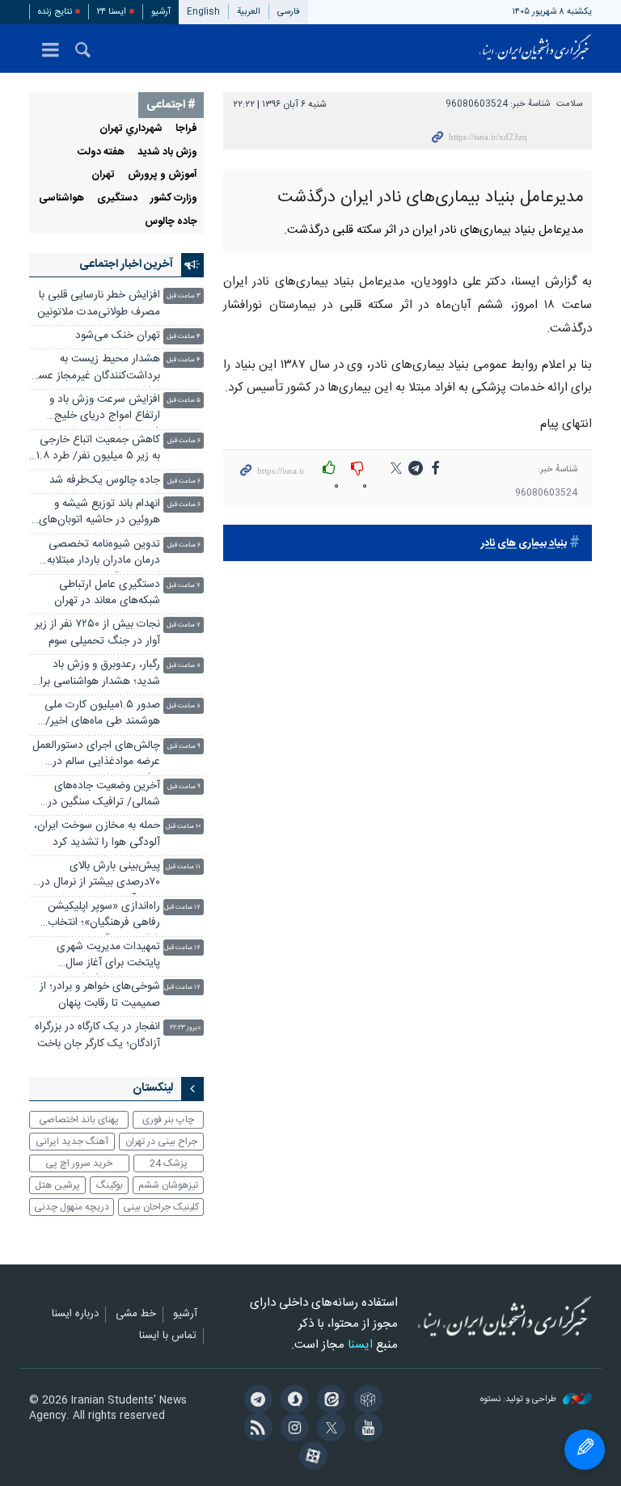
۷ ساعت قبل (184, 585)
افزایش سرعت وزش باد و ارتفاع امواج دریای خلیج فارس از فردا (104, 409)
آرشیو (161, 11)
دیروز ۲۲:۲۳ (185, 1028)
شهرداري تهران (131, 128)
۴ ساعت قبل (184, 336)
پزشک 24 (169, 1163)
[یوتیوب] (365, 1429)
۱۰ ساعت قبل (183, 826)
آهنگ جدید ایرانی (72, 1141)
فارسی (288, 11)
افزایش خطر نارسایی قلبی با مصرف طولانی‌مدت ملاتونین (98, 303)
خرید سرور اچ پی (78, 1163)
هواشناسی (61, 198)
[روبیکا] (365, 1401)
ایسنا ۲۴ (111, 11)
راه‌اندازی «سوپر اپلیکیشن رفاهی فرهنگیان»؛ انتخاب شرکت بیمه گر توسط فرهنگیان (104, 916)
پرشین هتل (57, 1185)
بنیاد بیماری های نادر (524, 543)
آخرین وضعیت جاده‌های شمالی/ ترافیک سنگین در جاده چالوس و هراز (104, 796)
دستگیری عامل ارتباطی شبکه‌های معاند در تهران (107, 593)
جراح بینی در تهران (161, 1141)
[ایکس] (328, 1429)
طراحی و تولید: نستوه (519, 1400)
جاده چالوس (171, 221)
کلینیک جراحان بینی (161, 1207)
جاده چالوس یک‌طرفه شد (104, 480)
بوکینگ (109, 1185)
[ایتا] (328, 1401)
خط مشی (136, 1315)
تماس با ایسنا (167, 1336)
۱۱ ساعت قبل (183, 867)
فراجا (186, 128)
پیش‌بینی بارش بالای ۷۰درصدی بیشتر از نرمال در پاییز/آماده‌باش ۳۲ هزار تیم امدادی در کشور (100, 876)
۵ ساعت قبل (184, 400)
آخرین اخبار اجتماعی (126, 264)
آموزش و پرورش (162, 175)
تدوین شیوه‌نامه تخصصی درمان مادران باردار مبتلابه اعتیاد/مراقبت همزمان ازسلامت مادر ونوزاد (103, 554)
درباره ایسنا (75, 1315)
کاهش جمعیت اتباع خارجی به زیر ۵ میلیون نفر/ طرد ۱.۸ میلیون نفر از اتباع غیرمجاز (98, 450)
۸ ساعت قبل (184, 666)
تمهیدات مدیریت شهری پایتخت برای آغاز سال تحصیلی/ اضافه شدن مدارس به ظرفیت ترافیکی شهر (96, 957)
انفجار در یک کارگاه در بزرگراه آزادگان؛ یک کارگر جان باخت (97, 1035)
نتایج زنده (55, 11)
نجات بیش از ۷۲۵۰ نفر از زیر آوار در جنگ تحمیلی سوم (97, 632)
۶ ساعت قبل (184, 441)
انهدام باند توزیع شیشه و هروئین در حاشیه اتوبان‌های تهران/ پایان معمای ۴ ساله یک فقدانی (99, 514)
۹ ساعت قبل (184, 746)
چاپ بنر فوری (168, 1120)
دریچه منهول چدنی (71, 1207)
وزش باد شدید (167, 152)
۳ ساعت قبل (184, 296)
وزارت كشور (173, 198)
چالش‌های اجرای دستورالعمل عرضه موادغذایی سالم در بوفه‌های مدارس (96, 755)
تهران (103, 175)
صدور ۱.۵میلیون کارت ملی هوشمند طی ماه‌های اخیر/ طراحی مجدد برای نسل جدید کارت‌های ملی (96, 715)
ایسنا (535, 48)
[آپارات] (310, 1458)
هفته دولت (101, 152)
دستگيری (117, 198)
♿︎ (584, 1449)
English (203, 11)
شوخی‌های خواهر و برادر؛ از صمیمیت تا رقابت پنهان (100, 994)
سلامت (569, 104)
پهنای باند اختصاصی (79, 1120)
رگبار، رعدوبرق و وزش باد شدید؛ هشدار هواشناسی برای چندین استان (96, 674)
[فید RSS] (255, 1429)
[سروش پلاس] (292, 1401)
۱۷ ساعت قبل (182, 907)
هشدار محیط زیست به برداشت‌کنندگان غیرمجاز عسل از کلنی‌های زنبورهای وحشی (96, 369)
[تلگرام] (255, 1401)
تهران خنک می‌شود (117, 335)
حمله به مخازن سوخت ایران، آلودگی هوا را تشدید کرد (97, 834)
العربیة (248, 11)
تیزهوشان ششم (168, 1185)
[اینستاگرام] (292, 1429)
